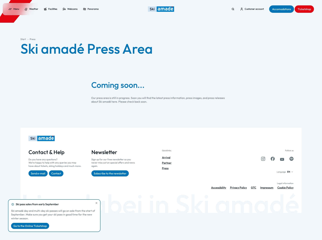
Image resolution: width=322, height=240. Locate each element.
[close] (96, 203)
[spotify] (291, 158)
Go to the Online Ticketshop (30, 226)
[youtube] (282, 158)
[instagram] (263, 158)
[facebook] (273, 158)
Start (23, 39)
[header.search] (233, 9)
